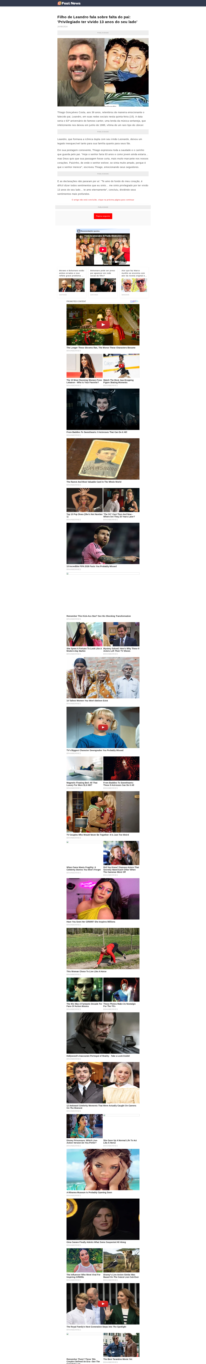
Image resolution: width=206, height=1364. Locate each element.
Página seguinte (103, 216)
